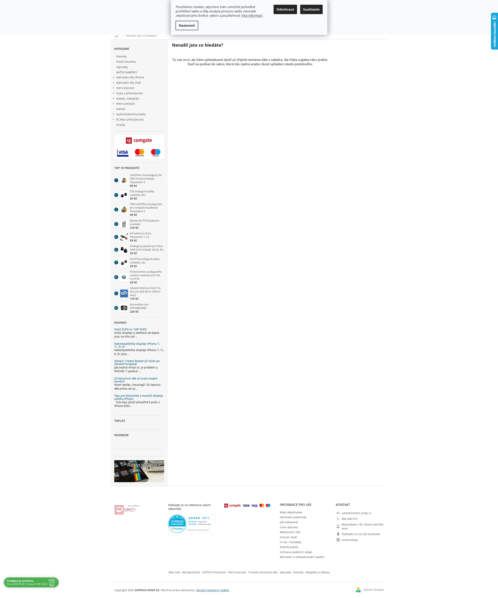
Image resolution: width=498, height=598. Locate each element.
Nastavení (187, 25)
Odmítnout (285, 9)
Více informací (251, 15)
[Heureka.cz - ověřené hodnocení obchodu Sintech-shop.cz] (192, 524)
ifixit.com (174, 572)
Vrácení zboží (288, 537)
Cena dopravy (289, 527)
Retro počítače (125, 103)
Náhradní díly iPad (128, 82)
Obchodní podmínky (293, 517)
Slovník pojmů (289, 547)
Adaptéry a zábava (317, 572)
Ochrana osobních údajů (296, 552)
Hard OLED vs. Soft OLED (130, 329)
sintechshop (350, 540)
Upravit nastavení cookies (212, 590)
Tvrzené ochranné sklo (263, 572)
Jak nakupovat (289, 522)
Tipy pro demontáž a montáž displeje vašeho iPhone (138, 397)
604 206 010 (349, 519)
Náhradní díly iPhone (130, 77)
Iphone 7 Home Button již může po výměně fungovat (137, 362)
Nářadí (120, 109)
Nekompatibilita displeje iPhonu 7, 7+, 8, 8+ (137, 345)
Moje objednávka (291, 512)
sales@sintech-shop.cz (356, 513)
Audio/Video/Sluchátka (131, 114)
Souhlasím (311, 9)
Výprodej (122, 67)
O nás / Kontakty (290, 542)
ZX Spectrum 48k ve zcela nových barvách (136, 380)
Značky (120, 125)
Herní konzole (125, 88)
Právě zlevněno (126, 62)
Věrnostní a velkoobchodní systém (302, 557)
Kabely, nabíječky (127, 98)
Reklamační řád (290, 532)
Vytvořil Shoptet (373, 590)
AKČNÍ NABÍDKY (126, 72)
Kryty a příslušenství (129, 93)
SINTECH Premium (214, 572)
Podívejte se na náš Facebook (361, 534)
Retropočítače (191, 572)
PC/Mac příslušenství (130, 119)
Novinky (121, 56)
